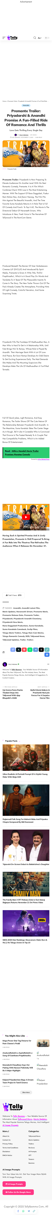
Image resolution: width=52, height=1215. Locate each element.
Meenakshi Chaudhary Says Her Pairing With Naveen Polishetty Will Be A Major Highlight (18, 1068)
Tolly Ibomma (23, 135)
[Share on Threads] (41, 650)
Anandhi (17, 608)
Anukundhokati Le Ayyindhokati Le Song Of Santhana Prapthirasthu (17, 1054)
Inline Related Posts (43, 459)
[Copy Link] (34, 1211)
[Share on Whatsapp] (23, 1211)
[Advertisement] (26, 68)
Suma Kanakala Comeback (14, 629)
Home (4, 101)
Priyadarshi (8, 618)
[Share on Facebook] (18, 1211)
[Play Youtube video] (26, 517)
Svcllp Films (32, 629)
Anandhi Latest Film (31, 608)
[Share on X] (18, 650)
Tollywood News (37, 636)
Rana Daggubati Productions (15, 626)
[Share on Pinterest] (24, 650)
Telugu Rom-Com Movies (33, 633)
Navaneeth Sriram (24, 611)
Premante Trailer (31, 615)
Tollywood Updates (11, 640)
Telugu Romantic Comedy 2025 (16, 636)
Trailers (26, 105)
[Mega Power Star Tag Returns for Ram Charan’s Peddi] (43, 1043)
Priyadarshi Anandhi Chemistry (27, 618)
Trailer (23, 640)
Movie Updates (9, 611)
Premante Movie (41, 611)
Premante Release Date (13, 615)
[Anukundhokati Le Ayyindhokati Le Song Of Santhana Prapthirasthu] (43, 1055)
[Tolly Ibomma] (12, 37)
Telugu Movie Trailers (12, 633)
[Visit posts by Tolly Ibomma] (16, 135)
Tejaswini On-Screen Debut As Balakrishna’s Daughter (26, 864)
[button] (5, 37)
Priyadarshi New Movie (13, 622)
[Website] (48, 664)
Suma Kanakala (36, 626)
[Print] (46, 654)
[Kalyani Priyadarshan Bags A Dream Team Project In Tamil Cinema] (43, 1082)
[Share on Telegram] (28, 1211)
